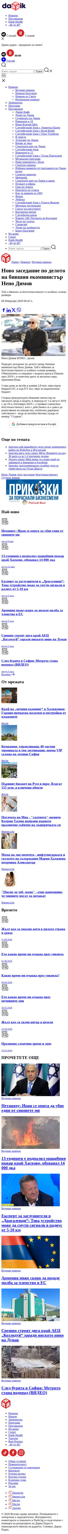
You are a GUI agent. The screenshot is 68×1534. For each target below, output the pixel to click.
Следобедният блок (27, 149)
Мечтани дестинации (28, 205)
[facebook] (4, 311)
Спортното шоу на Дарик (30, 146)
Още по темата (24, 186)
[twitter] (14, 311)
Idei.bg (16, 1500)
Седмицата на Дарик (27, 118)
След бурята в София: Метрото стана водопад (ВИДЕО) (31, 1390)
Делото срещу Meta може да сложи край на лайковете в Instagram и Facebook (33, 461)
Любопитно (15, 102)
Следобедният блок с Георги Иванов (37, 202)
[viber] (19, 311)
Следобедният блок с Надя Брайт (35, 130)
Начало (12, 1416)
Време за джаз (23, 143)
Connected (21, 224)
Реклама (13, 1483)
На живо (13, 233)
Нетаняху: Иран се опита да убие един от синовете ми (32, 1108)
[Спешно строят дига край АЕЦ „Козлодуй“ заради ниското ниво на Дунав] (30, 1320)
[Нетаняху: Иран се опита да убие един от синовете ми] (30, 1095)
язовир (16, 477)
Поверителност (17, 1464)
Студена (6, 477)
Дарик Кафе (22, 112)
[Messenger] (9, 306)
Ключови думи (17, 1479)
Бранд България (24, 230)
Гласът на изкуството (28, 208)
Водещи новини (25, 90)
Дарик (15, 262)
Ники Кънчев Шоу (26, 124)
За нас (12, 1486)
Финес (19, 196)
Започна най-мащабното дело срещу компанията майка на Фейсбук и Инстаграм (37, 448)
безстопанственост (47, 474)
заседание (29, 474)
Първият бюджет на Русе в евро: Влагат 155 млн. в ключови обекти (31, 785)
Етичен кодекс (17, 1473)
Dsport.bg (17, 1492)
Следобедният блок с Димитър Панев (37, 127)
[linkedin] (9, 311)
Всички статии (17, 1476)
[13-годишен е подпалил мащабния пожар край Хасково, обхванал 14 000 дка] (30, 1147)
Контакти (14, 1470)
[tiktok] (5, 1455)
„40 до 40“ (14, 24)
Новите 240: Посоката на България (36, 218)
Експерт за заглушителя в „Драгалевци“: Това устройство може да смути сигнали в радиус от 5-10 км (31, 1223)
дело (19, 474)
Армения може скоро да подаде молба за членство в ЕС (30, 1280)
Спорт (12, 236)
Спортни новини (25, 165)
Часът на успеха (24, 221)
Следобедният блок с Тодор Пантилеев (38, 155)
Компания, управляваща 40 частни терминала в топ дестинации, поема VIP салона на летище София (31, 750)
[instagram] (21, 1455)
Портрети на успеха (27, 190)
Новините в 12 (24, 152)
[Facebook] (14, 306)
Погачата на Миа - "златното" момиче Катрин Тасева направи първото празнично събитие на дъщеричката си (31, 821)
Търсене (13, 1438)
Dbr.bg (16, 1504)
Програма (14, 105)
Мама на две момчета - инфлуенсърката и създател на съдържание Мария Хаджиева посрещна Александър (33, 858)
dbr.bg (4, 723)
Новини (13, 15)
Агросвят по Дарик (26, 140)
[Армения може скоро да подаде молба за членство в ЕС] (30, 1267)
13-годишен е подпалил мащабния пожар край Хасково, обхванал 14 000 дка (33, 1163)
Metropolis (21, 177)
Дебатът (20, 199)
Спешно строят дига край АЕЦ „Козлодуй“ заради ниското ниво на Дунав (32, 1335)
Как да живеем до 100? (29, 193)
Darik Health (15, 21)
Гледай (10, 60)
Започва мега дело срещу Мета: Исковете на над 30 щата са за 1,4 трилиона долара (37, 455)
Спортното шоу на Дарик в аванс (35, 180)
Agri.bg (16, 1508)
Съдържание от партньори (24, 1467)
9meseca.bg (7, 831)
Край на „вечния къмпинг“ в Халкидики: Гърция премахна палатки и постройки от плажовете (33, 712)
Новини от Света (25, 96)
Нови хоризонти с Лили (29, 161)
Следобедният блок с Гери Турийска (37, 133)
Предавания (15, 18)
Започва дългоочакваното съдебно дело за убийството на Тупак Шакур (33, 467)
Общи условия (17, 1461)
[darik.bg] (14, 9)
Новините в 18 (24, 121)
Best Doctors (15, 1441)
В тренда (20, 136)
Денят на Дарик (24, 115)
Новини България (26, 93)
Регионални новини (27, 99)
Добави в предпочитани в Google (36, 424)
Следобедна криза (26, 215)
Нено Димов (8, 474)
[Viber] (4, 306)
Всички (6, 674)
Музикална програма (27, 158)
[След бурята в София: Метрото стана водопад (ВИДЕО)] (30, 1377)
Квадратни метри (25, 211)
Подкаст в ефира (25, 183)
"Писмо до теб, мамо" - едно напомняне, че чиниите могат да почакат (32, 894)
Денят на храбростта (27, 227)
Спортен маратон (25, 174)
